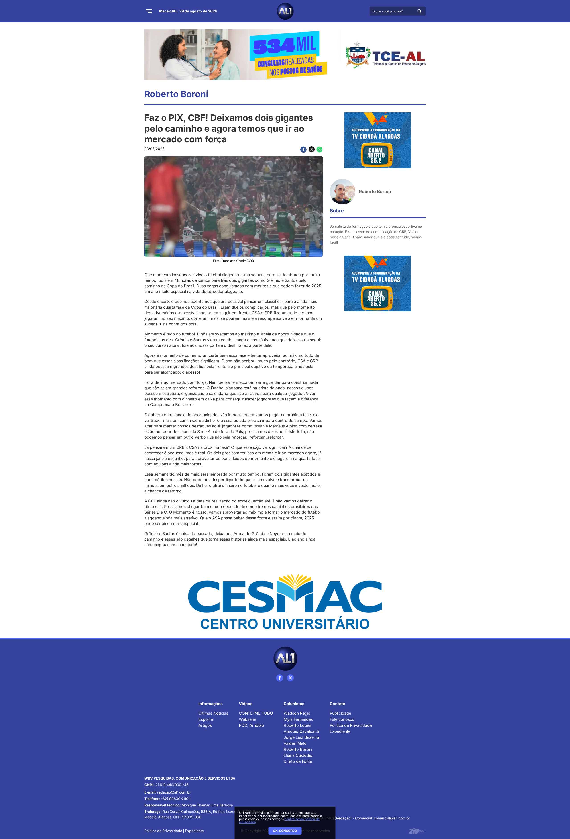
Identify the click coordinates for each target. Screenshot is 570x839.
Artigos (205, 725)
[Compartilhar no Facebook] (303, 149)
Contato (337, 703)
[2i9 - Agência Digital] (417, 831)
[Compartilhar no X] (311, 149)
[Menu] (149, 11)
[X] (290, 678)
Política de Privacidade (351, 725)
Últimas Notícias (213, 713)
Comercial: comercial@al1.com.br (382, 818)
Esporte (205, 719)
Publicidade (340, 713)
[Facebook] (279, 678)
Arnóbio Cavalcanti (301, 731)
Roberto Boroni (298, 749)
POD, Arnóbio (251, 725)
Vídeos (245, 703)
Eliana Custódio (298, 755)
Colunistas (294, 703)
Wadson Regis (297, 713)
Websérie (247, 719)
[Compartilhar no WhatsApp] (319, 149)
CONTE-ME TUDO (256, 713)
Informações (210, 703)
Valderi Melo (295, 743)
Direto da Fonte (298, 761)
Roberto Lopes (297, 725)
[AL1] (285, 11)
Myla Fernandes (298, 719)
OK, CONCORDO (285, 831)
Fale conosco (342, 719)
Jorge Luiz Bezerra (301, 737)
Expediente (340, 731)
